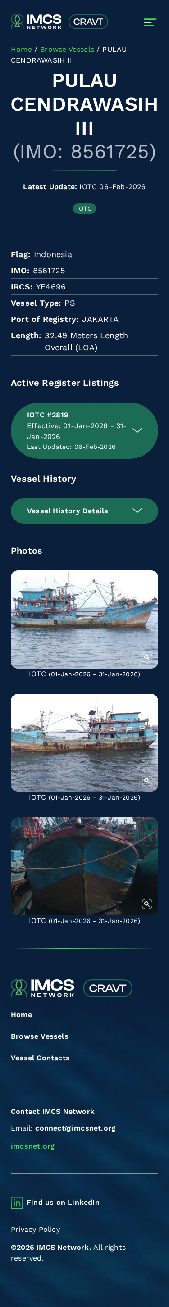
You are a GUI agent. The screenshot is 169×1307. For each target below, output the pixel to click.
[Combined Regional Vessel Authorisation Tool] (59, 22)
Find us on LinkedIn (63, 1202)
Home (21, 1014)
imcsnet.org (33, 1146)
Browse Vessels (40, 1036)
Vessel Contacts (40, 1058)
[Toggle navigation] (150, 22)
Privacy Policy (35, 1229)
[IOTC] (84, 619)
